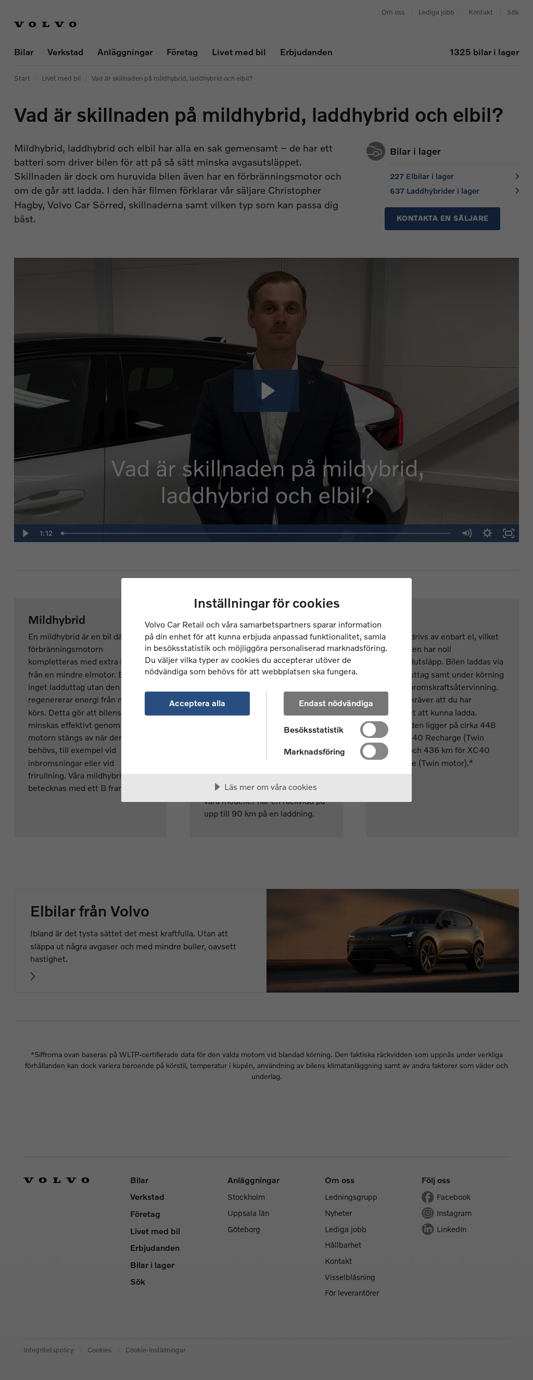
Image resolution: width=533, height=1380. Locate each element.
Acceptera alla (197, 703)
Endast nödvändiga (336, 703)
